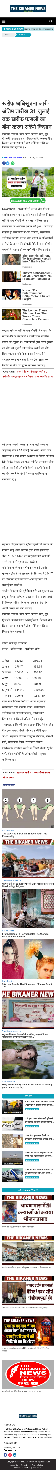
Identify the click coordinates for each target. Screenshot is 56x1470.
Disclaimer (37, 1468)
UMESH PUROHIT (13, 157)
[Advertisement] (28, 67)
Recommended (27, 1190)
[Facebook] (5, 1455)
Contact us (25, 1465)
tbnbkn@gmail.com (12, 1447)
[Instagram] (10, 1455)
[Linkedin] (14, 1455)
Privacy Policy (37, 1465)
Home (7, 34)
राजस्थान (22, 34)
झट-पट (28, 1096)
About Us (9, 1424)
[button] (3, 21)
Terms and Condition (22, 1468)
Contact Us (10, 1443)
